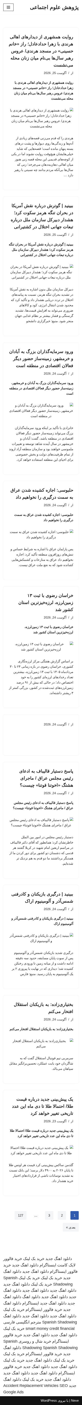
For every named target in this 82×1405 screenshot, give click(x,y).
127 (20, 1215)
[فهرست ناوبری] (8, 7)
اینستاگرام (30, 1303)
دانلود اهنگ (31, 1297)
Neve (75, 1400)
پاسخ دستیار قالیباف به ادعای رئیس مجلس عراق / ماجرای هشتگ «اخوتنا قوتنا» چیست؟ (46, 778)
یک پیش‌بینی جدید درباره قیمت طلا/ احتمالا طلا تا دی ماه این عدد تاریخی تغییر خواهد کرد (42, 1106)
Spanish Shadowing (59, 1322)
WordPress (49, 1400)
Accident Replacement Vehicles (30, 1385)
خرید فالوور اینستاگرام (44, 1309)
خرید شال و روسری (35, 1341)
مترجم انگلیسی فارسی (22, 1322)
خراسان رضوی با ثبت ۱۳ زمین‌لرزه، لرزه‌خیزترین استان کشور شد (45, 602)
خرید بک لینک (33, 1258)
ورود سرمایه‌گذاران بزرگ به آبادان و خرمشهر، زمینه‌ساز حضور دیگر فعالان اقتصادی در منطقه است (41, 358)
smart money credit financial (50, 1328)
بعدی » (70, 1227)
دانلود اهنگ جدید (58, 1258)
